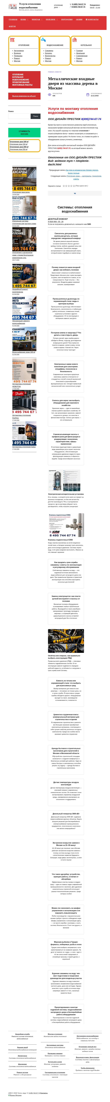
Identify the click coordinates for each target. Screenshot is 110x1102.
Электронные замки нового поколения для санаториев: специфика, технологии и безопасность (66, 367)
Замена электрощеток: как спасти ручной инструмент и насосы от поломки (66, 598)
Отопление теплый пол (87, 1047)
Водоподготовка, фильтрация (87, 1057)
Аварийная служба (22, 1034)
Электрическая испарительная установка (66, 494)
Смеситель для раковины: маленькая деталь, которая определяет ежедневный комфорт (66, 236)
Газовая (79, 51)
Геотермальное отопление (55, 1072)
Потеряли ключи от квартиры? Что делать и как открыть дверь (66, 334)
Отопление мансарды (21, 192)
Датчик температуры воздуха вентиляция (66, 783)
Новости (58, 72)
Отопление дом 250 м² (19, 149)
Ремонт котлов (22, 1072)
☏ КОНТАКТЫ (92, 19)
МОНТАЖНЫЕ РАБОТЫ (22, 85)
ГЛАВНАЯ (13, 19)
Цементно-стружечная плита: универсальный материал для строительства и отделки (66, 717)
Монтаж (17, 61)
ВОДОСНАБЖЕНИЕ (20, 80)
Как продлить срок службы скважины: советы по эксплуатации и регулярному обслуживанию (66, 564)
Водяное (17, 53)
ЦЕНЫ (23, 19)
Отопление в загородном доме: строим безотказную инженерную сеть (22, 255)
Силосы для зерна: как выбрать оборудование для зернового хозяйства (66, 402)
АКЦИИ (79, 19)
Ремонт (17, 58)
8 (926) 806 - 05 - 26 (55, 222)
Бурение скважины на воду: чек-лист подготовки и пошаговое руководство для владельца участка (66, 976)
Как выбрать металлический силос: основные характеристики (66, 1045)
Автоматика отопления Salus (24, 447)
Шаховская (22, 1064)
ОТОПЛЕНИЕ (17, 74)
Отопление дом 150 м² (19, 144)
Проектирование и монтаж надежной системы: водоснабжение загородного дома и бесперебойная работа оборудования (66, 1010)
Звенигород (22, 1056)
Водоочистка (50, 56)
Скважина (49, 51)
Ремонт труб (22, 1047)
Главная (51, 72)
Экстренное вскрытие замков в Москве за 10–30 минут (66, 844)
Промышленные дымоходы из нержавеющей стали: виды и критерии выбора (66, 301)
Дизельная (80, 53)
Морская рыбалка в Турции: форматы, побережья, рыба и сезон (66, 943)
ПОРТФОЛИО (67, 19)
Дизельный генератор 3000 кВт (66, 814)
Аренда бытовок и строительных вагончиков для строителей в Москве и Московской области (66, 750)
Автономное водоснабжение (88, 1036)
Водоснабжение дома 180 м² (23, 352)
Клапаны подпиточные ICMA (60, 540)
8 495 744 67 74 (34, 1093)
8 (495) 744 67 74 (79, 4)
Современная (81, 56)
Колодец (48, 53)
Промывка (18, 56)
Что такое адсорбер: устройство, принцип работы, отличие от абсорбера (66, 876)
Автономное (19, 51)
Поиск (11, 111)
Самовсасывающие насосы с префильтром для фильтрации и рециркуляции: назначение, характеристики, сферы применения (66, 439)
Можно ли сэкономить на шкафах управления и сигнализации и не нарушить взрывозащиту (66, 910)
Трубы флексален (87, 1068)
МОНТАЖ (36, 19)
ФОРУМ (12, 26)
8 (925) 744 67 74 (78, 7)
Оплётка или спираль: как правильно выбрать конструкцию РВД (64, 657)
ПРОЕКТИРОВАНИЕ (20, 82)
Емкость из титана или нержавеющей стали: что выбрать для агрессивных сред (66, 683)
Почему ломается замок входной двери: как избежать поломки (66, 268)
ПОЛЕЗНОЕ (50, 19)
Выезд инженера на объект (24, 96)
